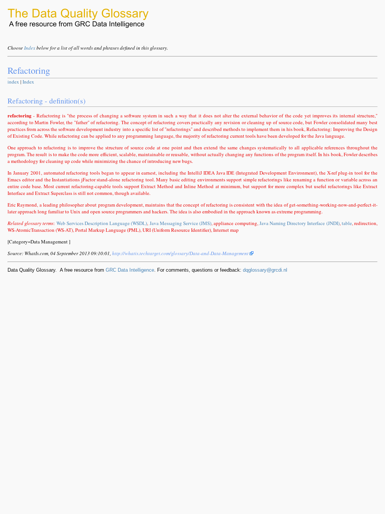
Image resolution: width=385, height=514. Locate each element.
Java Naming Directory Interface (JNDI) (299, 223)
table (347, 223)
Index (29, 47)
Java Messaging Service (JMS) (181, 223)
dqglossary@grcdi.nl (265, 270)
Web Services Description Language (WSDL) (101, 223)
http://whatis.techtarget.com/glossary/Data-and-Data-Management (181, 253)
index (13, 81)
